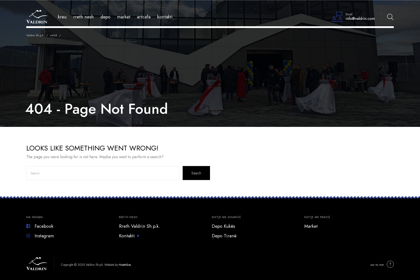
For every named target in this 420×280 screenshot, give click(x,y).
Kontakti (165, 16)
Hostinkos (125, 264)
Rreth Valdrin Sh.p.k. (139, 226)
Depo (105, 16)
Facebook (44, 226)
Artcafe (144, 16)
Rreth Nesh (83, 16)
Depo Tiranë (224, 236)
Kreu (62, 16)
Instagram (44, 236)
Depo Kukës (223, 226)
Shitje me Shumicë (226, 217)
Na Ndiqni (34, 217)
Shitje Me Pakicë (317, 217)
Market (123, 16)
